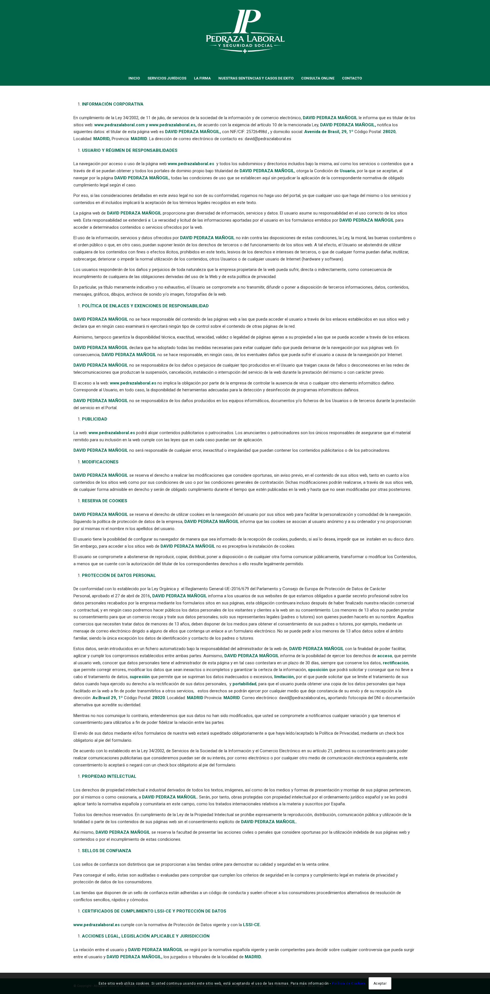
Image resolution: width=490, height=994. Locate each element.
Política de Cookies (348, 983)
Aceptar (380, 983)
